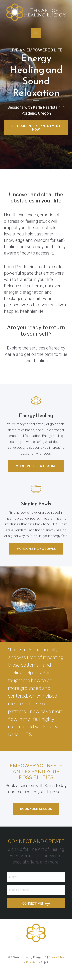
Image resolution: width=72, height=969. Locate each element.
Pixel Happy (33, 962)
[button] (36, 127)
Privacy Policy (56, 957)
